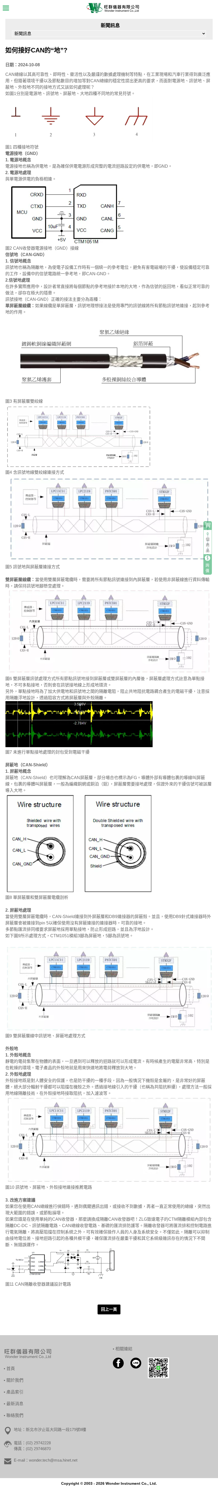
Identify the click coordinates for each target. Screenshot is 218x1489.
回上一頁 (109, 1309)
